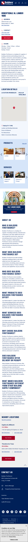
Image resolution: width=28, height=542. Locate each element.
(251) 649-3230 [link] (5, 32)
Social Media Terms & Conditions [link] (9, 520)
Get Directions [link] (5, 25)
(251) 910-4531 (18, 451)
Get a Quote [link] (7, 38)
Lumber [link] (6, 156)
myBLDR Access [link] (5, 502)
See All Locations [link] (6, 420)
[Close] (26, 526)
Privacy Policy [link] (5, 519)
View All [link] (24, 143)
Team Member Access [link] (7, 498)
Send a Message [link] (5, 34)
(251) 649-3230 (18, 432)
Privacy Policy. (12, 536)
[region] (14, 533)
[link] (7, 3)
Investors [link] (3, 495)
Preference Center (14, 539)
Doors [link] (17, 156)
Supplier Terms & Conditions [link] (8, 522)
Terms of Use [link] (13, 519)
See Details (8, 438)
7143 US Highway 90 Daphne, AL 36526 (12, 429)
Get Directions (6, 432)
